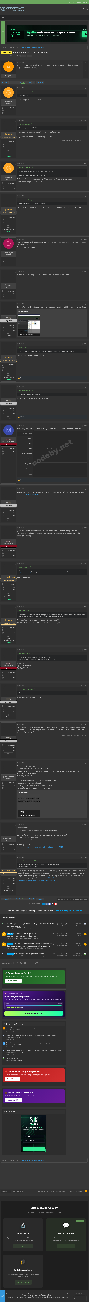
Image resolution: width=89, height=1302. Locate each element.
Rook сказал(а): (24, 610)
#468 (85, 344)
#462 (85, 121)
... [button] (13, 82)
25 (26, 82)
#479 (85, 825)
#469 (85, 387)
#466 (85, 272)
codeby (23, 56)
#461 (85, 88)
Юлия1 (9, 938)
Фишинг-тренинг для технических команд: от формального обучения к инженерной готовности (29, 944)
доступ (29, 56)
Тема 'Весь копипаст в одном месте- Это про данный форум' (28, 1043)
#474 (85, 607)
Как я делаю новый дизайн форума (29, 953)
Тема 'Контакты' (12, 1058)
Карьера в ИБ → (13, 1100)
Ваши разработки (29, 928)
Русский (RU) (18, 1192)
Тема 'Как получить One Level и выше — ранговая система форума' (31, 1035)
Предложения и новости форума (35, 956)
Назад (5, 82)
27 (33, 82)
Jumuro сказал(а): (24, 92)
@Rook (20, 622)
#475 (85, 650)
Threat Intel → (12, 1079)
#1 (81, 62)
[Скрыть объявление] (86, 24)
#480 (85, 857)
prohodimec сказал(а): (26, 861)
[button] (3, 17)
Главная (79, 1192)
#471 (85, 489)
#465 (85, 239)
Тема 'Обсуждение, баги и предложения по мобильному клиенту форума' (33, 1050)
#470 (85, 426)
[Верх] (83, 1191)
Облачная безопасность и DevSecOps (32, 948)
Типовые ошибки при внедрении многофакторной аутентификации (24, 934)
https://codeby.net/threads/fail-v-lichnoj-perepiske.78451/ (40, 847)
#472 (85, 528)
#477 (85, 724)
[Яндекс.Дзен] (52, 904)
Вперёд (39, 82)
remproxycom (11, 928)
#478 (85, 763)
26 (30, 82)
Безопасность (61, 1192)
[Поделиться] (78, 62)
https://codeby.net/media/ (28, 494)
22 (16, 82)
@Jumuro (21, 531)
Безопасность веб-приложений (30, 938)
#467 (85, 304)
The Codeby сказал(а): (26, 689)
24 (23, 82)
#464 (85, 196)
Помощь (71, 1192)
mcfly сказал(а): (24, 347)
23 (20, 82)
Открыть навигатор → (33, 1013)
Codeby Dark (6, 1192)
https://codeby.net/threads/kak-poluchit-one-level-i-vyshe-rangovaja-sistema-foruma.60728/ (51, 879)
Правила (50, 1192)
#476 (85, 685)
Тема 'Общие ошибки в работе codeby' (20, 1028)
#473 (85, 563)
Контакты (41, 1192)
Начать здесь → (13, 981)
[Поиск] (79, 9)
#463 (85, 164)
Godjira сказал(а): (24, 124)
